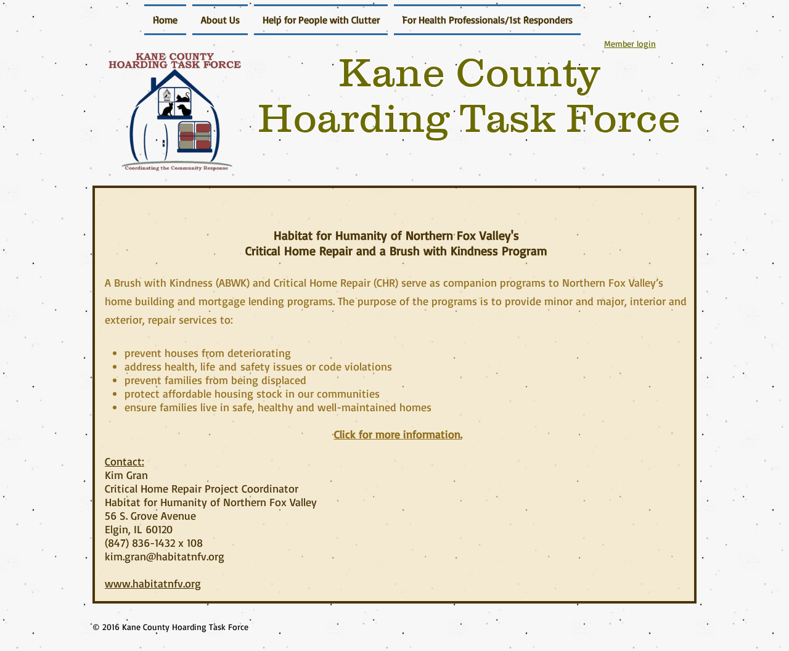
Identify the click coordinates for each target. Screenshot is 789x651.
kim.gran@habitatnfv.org (164, 556)
